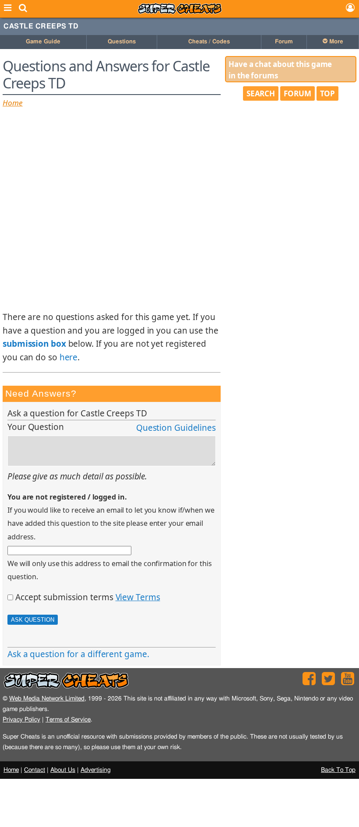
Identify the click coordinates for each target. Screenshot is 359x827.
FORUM (297, 93)
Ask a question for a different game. (78, 654)
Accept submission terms (64, 597)
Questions (122, 42)
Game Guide (43, 42)
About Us (62, 770)
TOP (327, 93)
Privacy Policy (21, 719)
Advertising (96, 770)
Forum (284, 42)
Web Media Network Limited (46, 698)
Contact (34, 770)
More (335, 42)
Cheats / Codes (209, 42)
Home (13, 103)
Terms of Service (68, 719)
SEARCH (260, 93)
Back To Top (338, 770)
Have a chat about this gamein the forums (280, 70)
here (69, 357)
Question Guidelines (176, 427)
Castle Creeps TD (41, 26)
